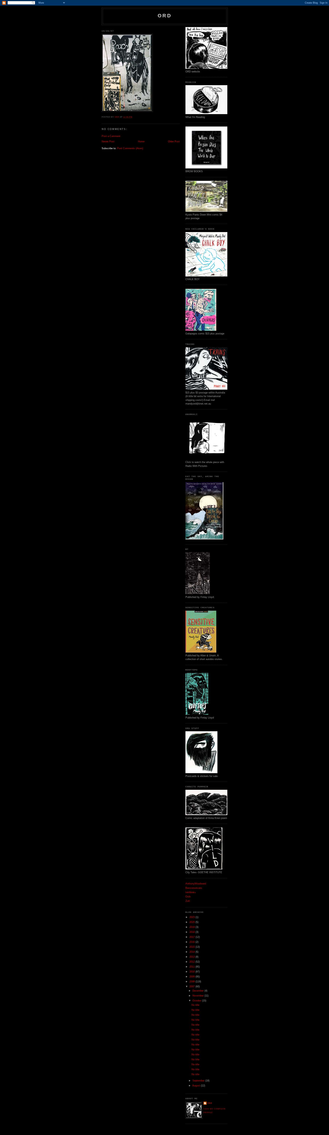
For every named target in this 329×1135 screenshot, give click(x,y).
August (196, 1085)
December (198, 990)
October (197, 1000)
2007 (192, 986)
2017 (192, 937)
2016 (192, 941)
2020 (192, 922)
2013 (192, 956)
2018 (192, 932)
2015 (192, 946)
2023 (192, 917)
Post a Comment (111, 136)
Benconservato (193, 888)
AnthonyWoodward (195, 883)
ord (165, 15)
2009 (192, 976)
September (198, 1080)
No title (195, 1005)
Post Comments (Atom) (130, 148)
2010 (192, 971)
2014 (192, 951)
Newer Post (108, 141)
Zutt (187, 901)
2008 (192, 981)
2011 (192, 966)
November (198, 995)
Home (141, 141)
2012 (192, 961)
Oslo (188, 896)
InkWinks (190, 892)
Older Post (174, 141)
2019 (192, 927)
